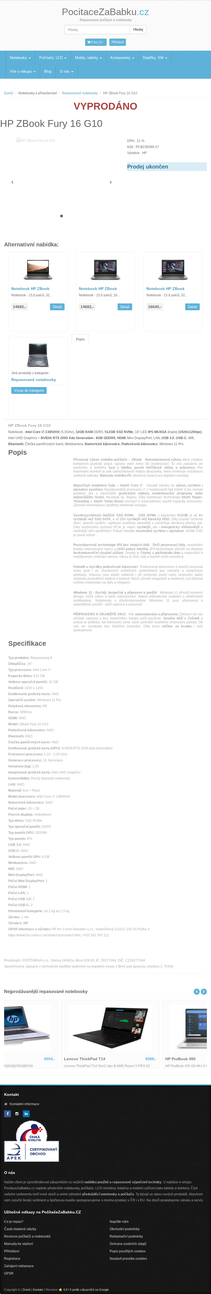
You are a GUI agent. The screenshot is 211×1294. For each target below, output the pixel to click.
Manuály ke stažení (18, 1244)
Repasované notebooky (80, 93)
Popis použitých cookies (128, 1251)
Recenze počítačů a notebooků (27, 1236)
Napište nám (119, 1222)
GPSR (8, 1273)
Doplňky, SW (154, 58)
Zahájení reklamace (19, 1266)
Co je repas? (13, 1222)
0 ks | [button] (97, 42)
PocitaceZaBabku (105, 11)
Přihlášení (11, 1251)
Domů (8, 93)
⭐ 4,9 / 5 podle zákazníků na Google (84, 1289)
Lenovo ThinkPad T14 (29, 1059)
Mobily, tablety (87, 58)
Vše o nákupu (21, 71)
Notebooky (19, 58)
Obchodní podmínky (125, 1229)
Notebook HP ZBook (30, 288)
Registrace (12, 1259)
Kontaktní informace (24, 1104)
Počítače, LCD (51, 58)
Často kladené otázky (20, 1229)
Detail (57, 307)
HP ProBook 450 (125, 1059)
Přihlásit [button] (118, 42)
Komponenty (121, 58)
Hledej (138, 29)
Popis (80, 339)
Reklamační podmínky (126, 1236)
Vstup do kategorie (29, 390)
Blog (47, 71)
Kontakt (38, 1289)
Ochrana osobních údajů (128, 1244)
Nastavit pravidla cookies (128, 1259)
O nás (65, 71)
